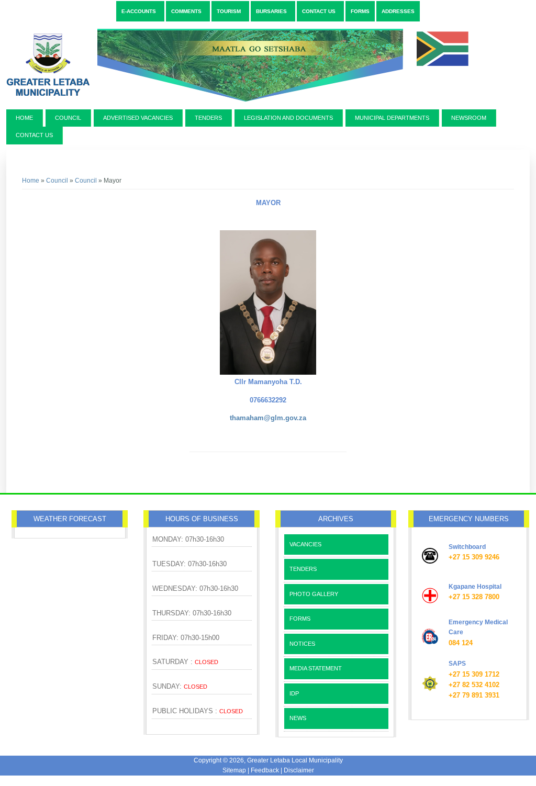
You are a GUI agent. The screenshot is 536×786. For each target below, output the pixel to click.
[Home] (240, 105)
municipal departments (392, 118)
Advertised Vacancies (138, 118)
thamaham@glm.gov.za (268, 418)
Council (68, 118)
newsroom (468, 118)
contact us (34, 135)
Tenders (208, 118)
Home (24, 118)
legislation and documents (288, 118)
